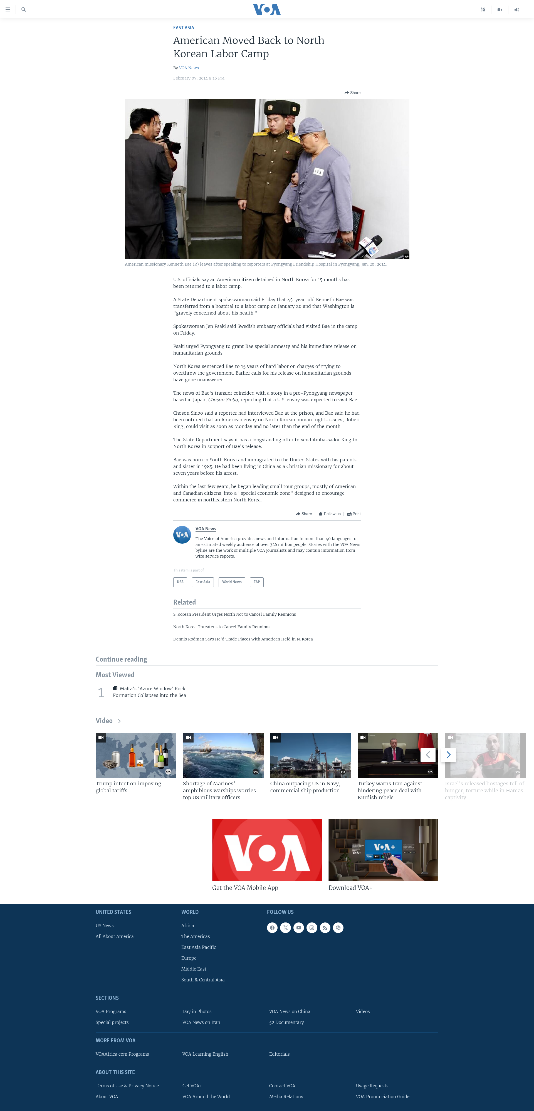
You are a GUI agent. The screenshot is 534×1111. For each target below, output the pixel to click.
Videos (363, 1012)
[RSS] (325, 927)
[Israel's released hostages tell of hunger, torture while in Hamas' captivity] (485, 755)
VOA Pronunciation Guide (382, 1096)
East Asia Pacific (198, 947)
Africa (187, 925)
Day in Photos (197, 1012)
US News (105, 925)
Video (104, 721)
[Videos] (499, 10)
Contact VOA (282, 1085)
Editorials (279, 1054)
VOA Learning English (205, 1054)
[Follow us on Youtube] (298, 927)
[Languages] (482, 10)
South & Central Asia (203, 980)
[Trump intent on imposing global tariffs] (136, 755)
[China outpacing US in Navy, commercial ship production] (310, 755)
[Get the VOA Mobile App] (267, 850)
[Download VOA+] (383, 850)
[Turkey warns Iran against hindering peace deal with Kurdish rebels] (398, 755)
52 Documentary (286, 1022)
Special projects (112, 1022)
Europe (188, 958)
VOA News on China (289, 1012)
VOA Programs (111, 1012)
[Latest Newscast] (516, 10)
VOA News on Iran (201, 1022)
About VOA (107, 1096)
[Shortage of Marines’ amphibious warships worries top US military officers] (223, 755)
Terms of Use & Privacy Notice (127, 1085)
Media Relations (286, 1096)
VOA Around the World (206, 1096)
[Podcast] (338, 927)
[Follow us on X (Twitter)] (285, 927)
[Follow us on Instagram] (311, 927)
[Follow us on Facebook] (272, 927)
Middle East (193, 969)
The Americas (195, 936)
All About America (115, 936)
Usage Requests (372, 1085)
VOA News (189, 67)
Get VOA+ (192, 1085)
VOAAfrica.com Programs (122, 1054)
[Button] (353, 92)
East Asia (183, 28)
